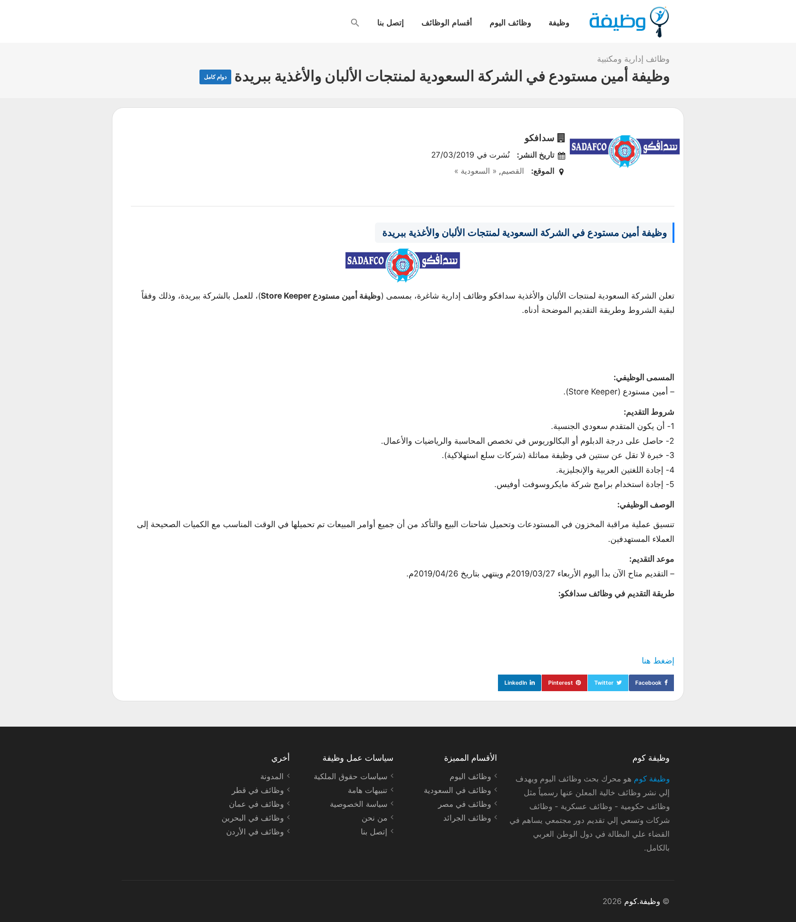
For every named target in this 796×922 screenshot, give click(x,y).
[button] (355, 22)
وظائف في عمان (256, 804)
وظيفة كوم (652, 778)
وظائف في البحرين (253, 817)
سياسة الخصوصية (358, 804)
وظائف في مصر (464, 804)
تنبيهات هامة (367, 790)
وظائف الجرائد (467, 817)
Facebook (648, 682)
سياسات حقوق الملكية (350, 776)
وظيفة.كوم (642, 901)
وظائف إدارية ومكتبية (633, 59)
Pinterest (560, 682)
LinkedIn (515, 682)
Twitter (604, 682)
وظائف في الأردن (255, 831)
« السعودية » (475, 171)
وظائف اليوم (510, 22)
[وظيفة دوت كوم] (628, 22)
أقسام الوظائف (446, 22)
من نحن (374, 817)
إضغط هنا (658, 660)
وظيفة (559, 22)
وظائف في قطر (258, 790)
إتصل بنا (390, 22)
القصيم (512, 171)
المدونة (272, 776)
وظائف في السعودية (457, 790)
